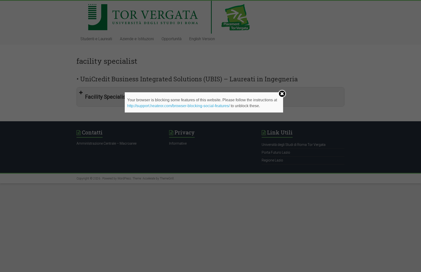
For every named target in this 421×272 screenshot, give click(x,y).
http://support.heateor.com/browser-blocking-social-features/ (178, 106)
